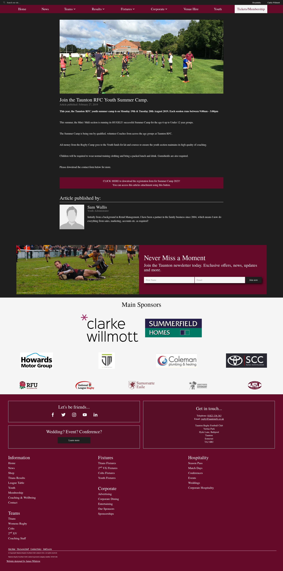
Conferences (195, 472)
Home (22, 9)
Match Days (195, 468)
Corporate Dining (108, 498)
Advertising (105, 493)
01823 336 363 (214, 415)
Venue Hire (191, 9)
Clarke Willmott (273, 2)
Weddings (194, 482)
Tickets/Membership (251, 9)
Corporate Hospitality (201, 487)
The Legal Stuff (23, 549)
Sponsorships (106, 513)
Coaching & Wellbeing (22, 497)
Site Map (11, 549)
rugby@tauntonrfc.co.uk (212, 418)
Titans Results (16, 477)
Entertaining (105, 503)
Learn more (74, 440)
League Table (16, 482)
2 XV (12, 533)
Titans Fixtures (107, 463)
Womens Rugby (17, 523)
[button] (70, 9)
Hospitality (256, 2)
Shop (11, 472)
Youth (218, 9)
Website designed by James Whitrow (23, 561)
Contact (12, 502)
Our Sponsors (106, 508)
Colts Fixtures (106, 472)
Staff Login (47, 549)
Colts (11, 528)
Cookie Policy (35, 549)
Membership (15, 492)
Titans (12, 518)
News (45, 9)
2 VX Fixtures (107, 468)
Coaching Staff (17, 538)
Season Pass (195, 463)
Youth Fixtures (107, 477)
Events (192, 477)
